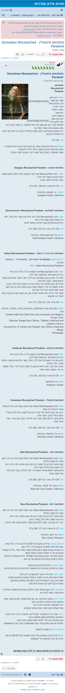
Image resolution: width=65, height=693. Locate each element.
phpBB (41, 681)
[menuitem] (7, 10)
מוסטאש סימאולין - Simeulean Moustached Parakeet (32, 44)
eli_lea (51, 62)
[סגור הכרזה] (3, 22)
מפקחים (55, 50)
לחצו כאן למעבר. (29, 29)
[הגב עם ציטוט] (5, 65)
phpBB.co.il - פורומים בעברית (39, 684)
